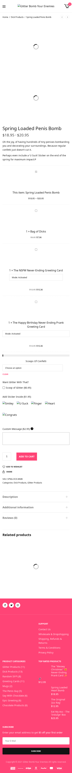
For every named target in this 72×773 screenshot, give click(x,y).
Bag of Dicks (38, 231)
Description (10, 497)
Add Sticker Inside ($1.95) (17, 396)
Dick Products (17, 17)
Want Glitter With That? (16, 382)
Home (5, 17)
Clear (5, 374)
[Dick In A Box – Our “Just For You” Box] (53, 558)
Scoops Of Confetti (36, 361)
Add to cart (26, 456)
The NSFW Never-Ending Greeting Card (38, 270)
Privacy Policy (46, 652)
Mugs (6, 686)
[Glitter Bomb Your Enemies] (36, 6)
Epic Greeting (10, 700)
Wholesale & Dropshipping (54, 634)
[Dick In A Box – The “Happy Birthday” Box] (19, 558)
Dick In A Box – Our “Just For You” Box (52, 583)
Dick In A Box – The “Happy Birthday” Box (18, 583)
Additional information (18, 507)
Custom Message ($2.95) (17, 429)
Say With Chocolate (13, 695)
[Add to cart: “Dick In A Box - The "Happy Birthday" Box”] (7, 570)
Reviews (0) (10, 518)
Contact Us (45, 629)
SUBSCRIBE (36, 751)
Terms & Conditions (49, 647)
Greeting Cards (11, 681)
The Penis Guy (10, 691)
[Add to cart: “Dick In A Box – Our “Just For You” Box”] (42, 570)
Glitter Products (34, 482)
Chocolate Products (50, 577)
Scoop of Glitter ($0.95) (18, 387)
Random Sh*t (10, 676)
